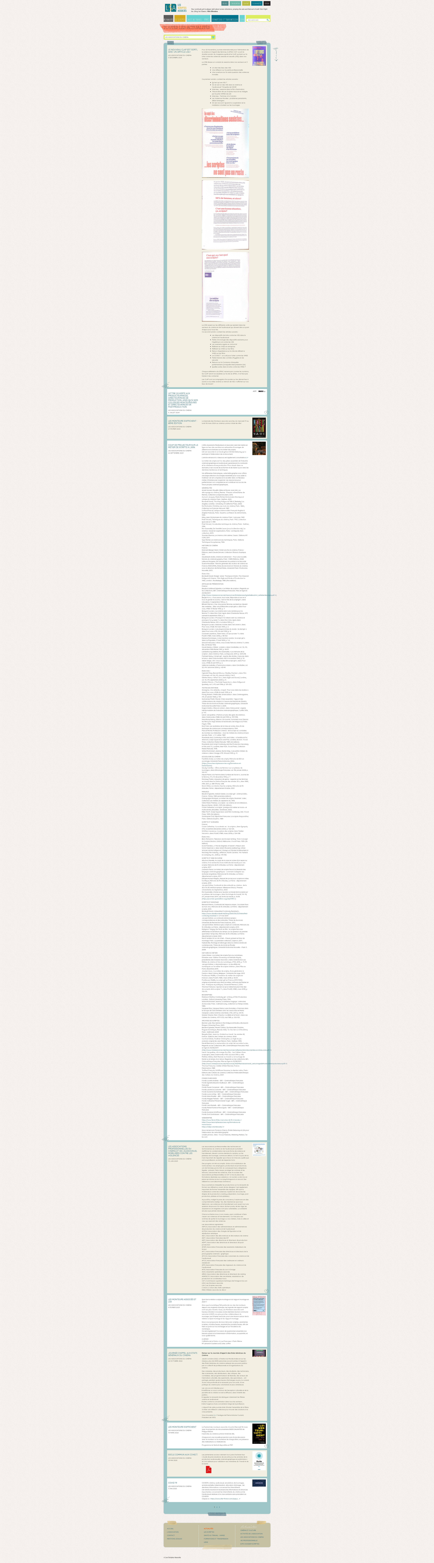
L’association (235, 3)
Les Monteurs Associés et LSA (182, 1300)
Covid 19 (172, 1483)
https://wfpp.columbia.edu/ (212, 1127)
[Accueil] (176, 8)
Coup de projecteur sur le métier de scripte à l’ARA (183, 446)
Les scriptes (209, 1532)
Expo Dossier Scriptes (249, 1544)
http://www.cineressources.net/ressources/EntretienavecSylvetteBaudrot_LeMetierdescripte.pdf (238, 595)
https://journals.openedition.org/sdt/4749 (218, 899)
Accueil (225, 3)
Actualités (168, 19)
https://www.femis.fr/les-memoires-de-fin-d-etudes (221, 1120)
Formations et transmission (225, 19)
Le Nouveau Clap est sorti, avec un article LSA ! (182, 50)
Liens (242, 19)
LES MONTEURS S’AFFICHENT (182, 1427)
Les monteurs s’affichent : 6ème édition (182, 422)
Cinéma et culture (248, 1530)
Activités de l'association (251, 1534)
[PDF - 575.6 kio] (208, 1469)
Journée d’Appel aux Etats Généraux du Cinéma (182, 1354)
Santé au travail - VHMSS (198, 19)
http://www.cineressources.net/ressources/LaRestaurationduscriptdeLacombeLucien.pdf (236, 1050)
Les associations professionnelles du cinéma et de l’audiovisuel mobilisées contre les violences (182, 1151)
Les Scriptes (180, 19)
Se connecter (256, 3)
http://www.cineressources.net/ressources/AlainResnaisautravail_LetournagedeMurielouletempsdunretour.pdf (244, 1064)
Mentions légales (174, 1539)
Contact (246, 3)
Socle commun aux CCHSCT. (183, 1454)
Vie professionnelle (248, 1540)
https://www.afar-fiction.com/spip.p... (225, 1499)
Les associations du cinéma (252, 1537)
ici (246, 457)
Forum (267, 3)
